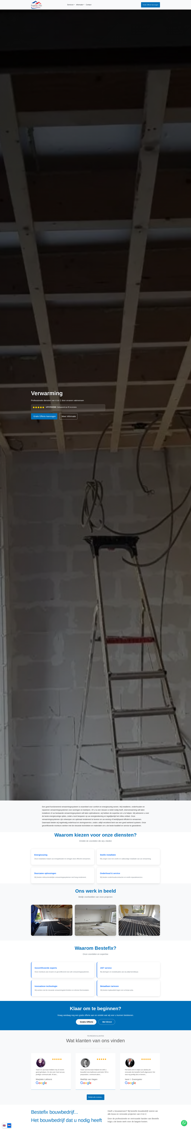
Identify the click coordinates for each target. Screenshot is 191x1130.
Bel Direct (107, 1022)
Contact (88, 5)
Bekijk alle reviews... (95, 1097)
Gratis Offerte (86, 1022)
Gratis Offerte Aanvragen (150, 5)
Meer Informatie (69, 416)
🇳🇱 (9, 1125)
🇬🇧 (4, 1125)
